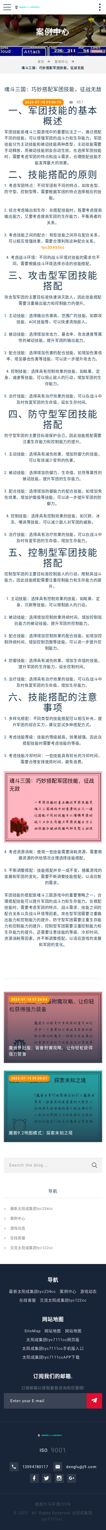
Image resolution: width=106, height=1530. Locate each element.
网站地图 (53, 1331)
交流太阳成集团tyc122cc (31, 1248)
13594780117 (35, 1467)
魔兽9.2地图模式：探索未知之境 (41, 1132)
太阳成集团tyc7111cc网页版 (53, 1339)
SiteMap (32, 1331)
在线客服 (17, 1238)
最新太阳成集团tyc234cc (31, 1209)
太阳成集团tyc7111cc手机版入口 (53, 1348)
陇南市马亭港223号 (53, 1504)
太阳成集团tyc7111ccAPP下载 (51, 1357)
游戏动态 (17, 1228)
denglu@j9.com (81, 1467)
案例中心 (61, 62)
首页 (41, 62)
